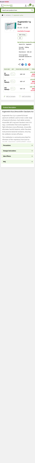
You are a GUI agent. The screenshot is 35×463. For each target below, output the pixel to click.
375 (20, 38)
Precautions (7, 145)
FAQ (4, 161)
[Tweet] (26, 64)
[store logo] (6, 5)
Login (26, 6)
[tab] (17, 107)
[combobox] (17, 10)
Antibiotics (8, 15)
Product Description (9, 107)
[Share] (19, 64)
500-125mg (22, 34)
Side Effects (7, 156)
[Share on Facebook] (22, 64)
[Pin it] (29, 64)
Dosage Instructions (9, 151)
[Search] (32, 10)
